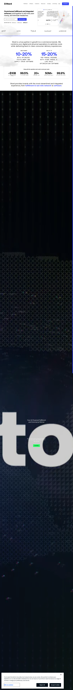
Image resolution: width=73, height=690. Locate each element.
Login (59, 3)
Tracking (55, 3)
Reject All (42, 685)
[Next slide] (49, 24)
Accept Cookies (55, 685)
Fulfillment (25, 3)
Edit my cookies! (8, 684)
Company (49, 3)
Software (31, 3)
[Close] (61, 675)
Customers (37, 3)
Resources (43, 3)
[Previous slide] (45, 24)
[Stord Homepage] (8, 4)
